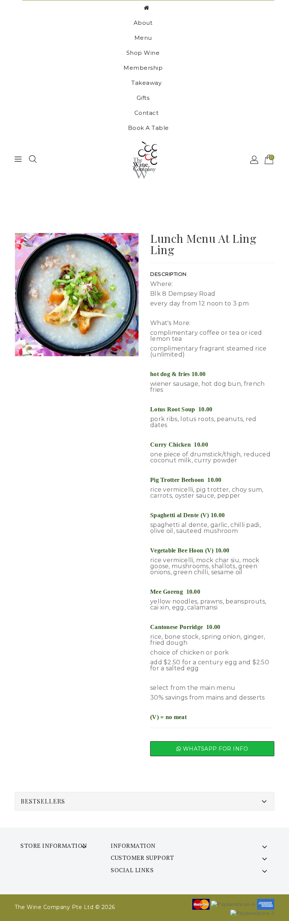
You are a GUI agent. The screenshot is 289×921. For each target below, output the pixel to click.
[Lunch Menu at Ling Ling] (77, 295)
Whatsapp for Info (214, 748)
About (143, 22)
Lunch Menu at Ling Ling (152, 203)
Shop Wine (143, 52)
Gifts (143, 97)
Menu (143, 37)
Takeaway (146, 82)
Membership (143, 67)
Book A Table (148, 127)
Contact (146, 112)
